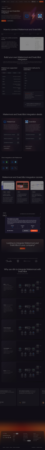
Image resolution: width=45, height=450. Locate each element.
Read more (11, 223)
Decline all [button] (26, 230)
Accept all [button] (34, 230)
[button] (10, 230)
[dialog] (22, 225)
